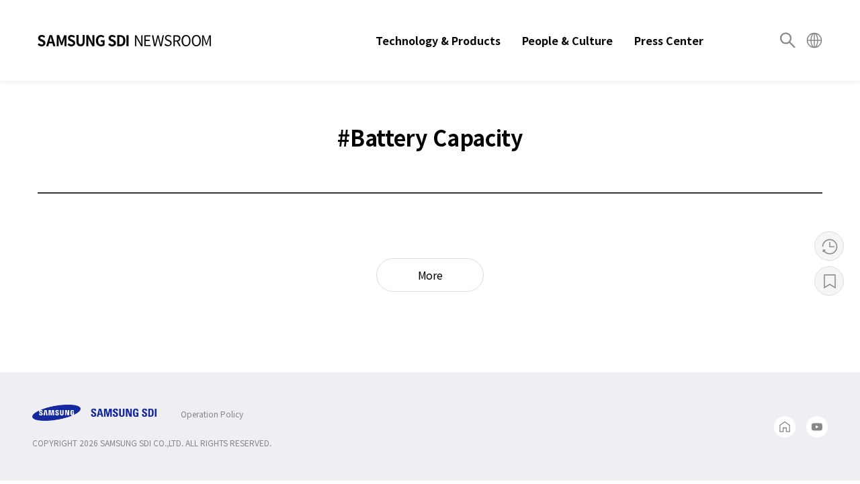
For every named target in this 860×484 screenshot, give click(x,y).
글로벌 (814, 40)
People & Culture (567, 40)
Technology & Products (438, 40)
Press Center (668, 40)
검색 (787, 40)
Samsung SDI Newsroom (124, 40)
